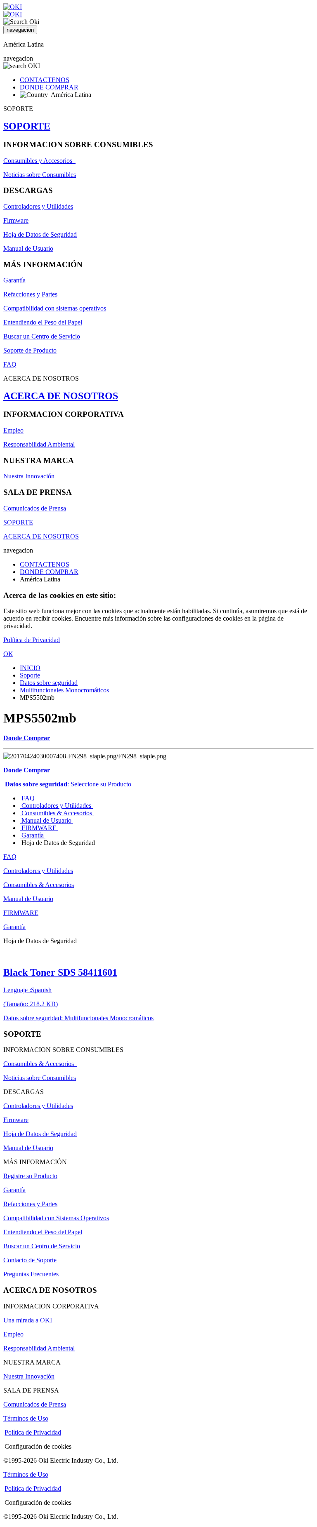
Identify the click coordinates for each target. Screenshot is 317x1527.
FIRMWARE (39, 827)
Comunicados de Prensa (34, 508)
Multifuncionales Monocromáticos (64, 690)
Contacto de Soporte (30, 1259)
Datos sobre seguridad (49, 682)
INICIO (30, 667)
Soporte (30, 675)
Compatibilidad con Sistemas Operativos (56, 1217)
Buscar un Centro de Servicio (41, 336)
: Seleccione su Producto (68, 784)
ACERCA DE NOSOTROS (60, 396)
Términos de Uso (25, 1418)
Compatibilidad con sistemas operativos (54, 308)
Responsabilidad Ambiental (39, 444)
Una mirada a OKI (27, 1320)
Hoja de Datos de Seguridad (40, 234)
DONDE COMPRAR (49, 87)
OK (8, 653)
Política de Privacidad (31, 639)
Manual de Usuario (28, 248)
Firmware (15, 220)
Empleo (13, 430)
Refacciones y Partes (30, 294)
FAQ (10, 364)
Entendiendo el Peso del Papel (42, 322)
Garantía (14, 280)
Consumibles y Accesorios (39, 160)
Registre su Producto (30, 1175)
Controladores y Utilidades (38, 206)
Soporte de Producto (30, 350)
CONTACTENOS (44, 79)
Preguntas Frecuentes (31, 1274)
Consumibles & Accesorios (57, 812)
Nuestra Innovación (28, 476)
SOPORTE (26, 126)
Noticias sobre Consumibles (39, 174)
